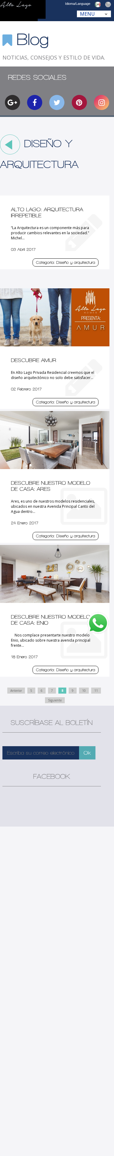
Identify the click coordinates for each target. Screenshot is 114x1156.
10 (84, 690)
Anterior (16, 690)
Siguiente (55, 700)
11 (96, 690)
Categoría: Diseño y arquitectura (65, 262)
